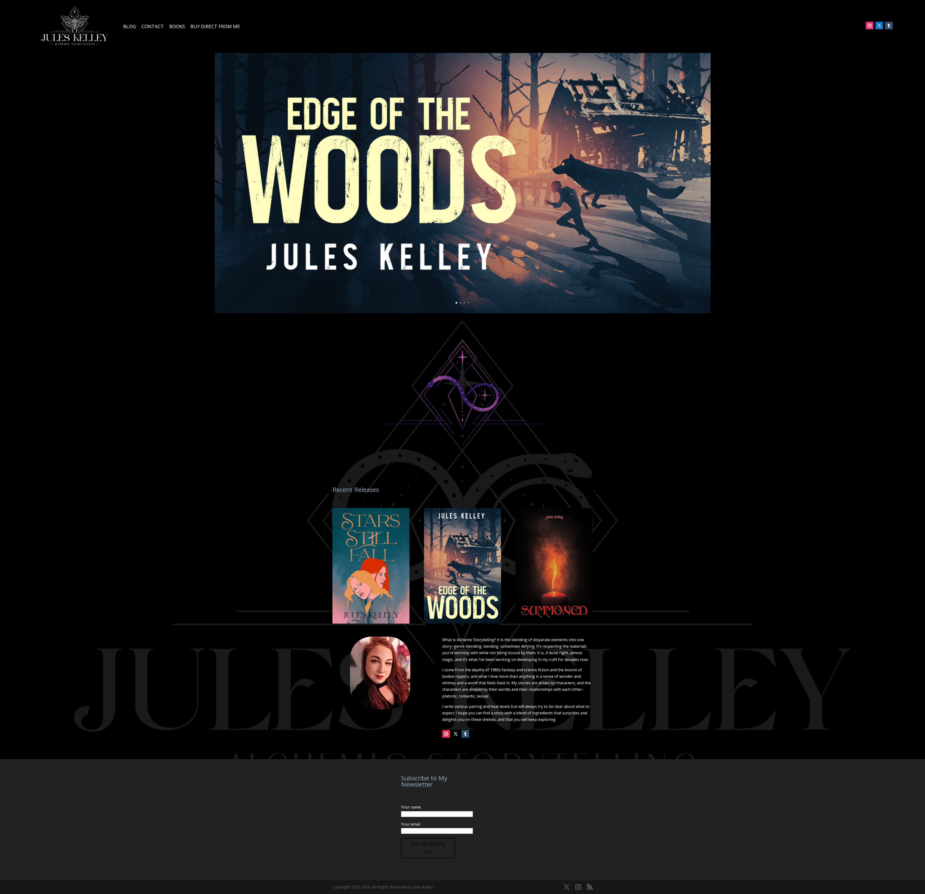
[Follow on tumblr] (889, 25)
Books (177, 26)
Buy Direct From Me (215, 26)
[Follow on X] (879, 25)
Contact (152, 26)
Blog (129, 26)
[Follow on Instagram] (869, 25)
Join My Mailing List (428, 848)
